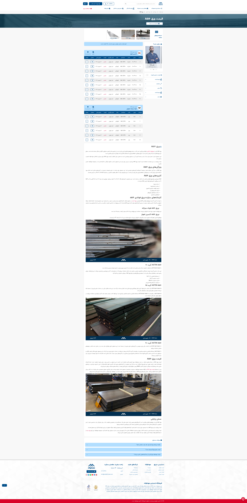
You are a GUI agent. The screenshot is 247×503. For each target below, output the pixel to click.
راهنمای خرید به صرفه (153, 23)
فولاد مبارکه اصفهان (132, 109)
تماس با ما (149, 470)
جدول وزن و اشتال (134, 472)
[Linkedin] (94, 475)
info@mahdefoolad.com (107, 474)
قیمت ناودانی (161, 474)
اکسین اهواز (133, 54)
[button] (95, 3)
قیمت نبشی (161, 472)
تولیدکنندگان (135, 470)
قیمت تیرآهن (161, 470)
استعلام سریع (86, 8)
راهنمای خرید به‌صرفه (133, 474)
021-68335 (103, 471)
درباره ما (149, 467)
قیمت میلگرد (161, 467)
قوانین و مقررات (147, 472)
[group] (143, 34)
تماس (105, 62)
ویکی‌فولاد (136, 467)
